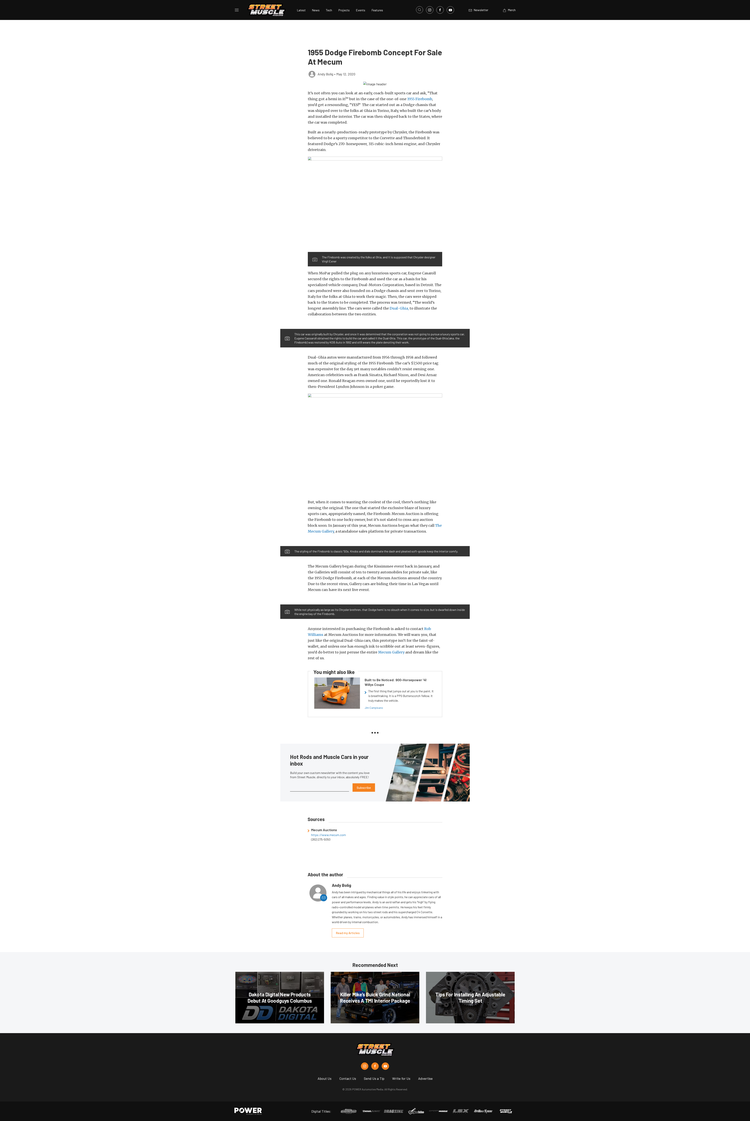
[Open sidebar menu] (236, 9)
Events (360, 10)
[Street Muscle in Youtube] (385, 1066)
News (316, 10)
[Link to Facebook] (440, 10)
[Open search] (419, 9)
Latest (301, 10)
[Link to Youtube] (450, 10)
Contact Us (347, 1078)
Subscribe (364, 787)
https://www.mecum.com (328, 835)
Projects (344, 10)
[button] (375, 83)
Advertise (425, 1078)
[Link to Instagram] (429, 10)
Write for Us (401, 1078)
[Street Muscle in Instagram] (364, 1066)
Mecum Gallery (391, 652)
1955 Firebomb (419, 99)
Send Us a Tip (374, 1078)
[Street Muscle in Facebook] (375, 1066)
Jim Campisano (374, 707)
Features (377, 10)
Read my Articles (348, 933)
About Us (324, 1078)
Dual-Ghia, (399, 308)
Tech (329, 10)
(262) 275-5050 (320, 839)
